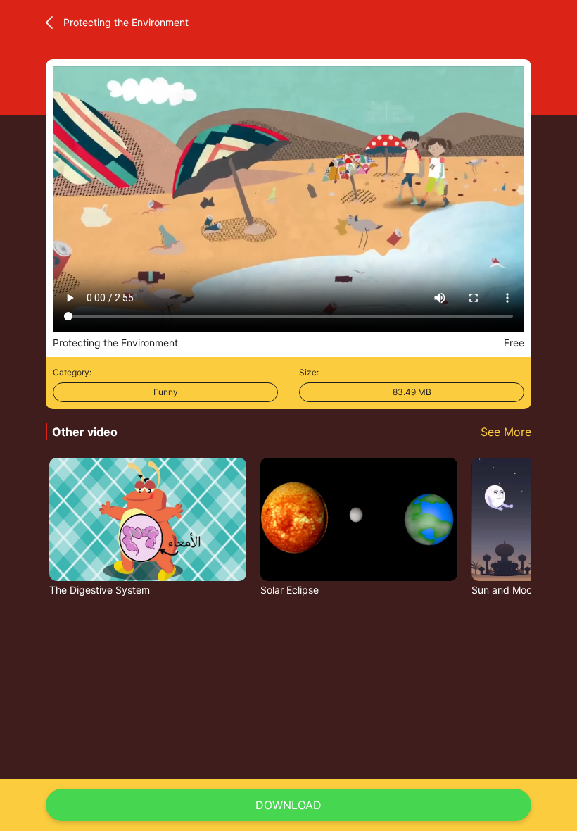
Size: (309, 372)
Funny (165, 392)
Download (288, 805)
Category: (72, 372)
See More (506, 432)
